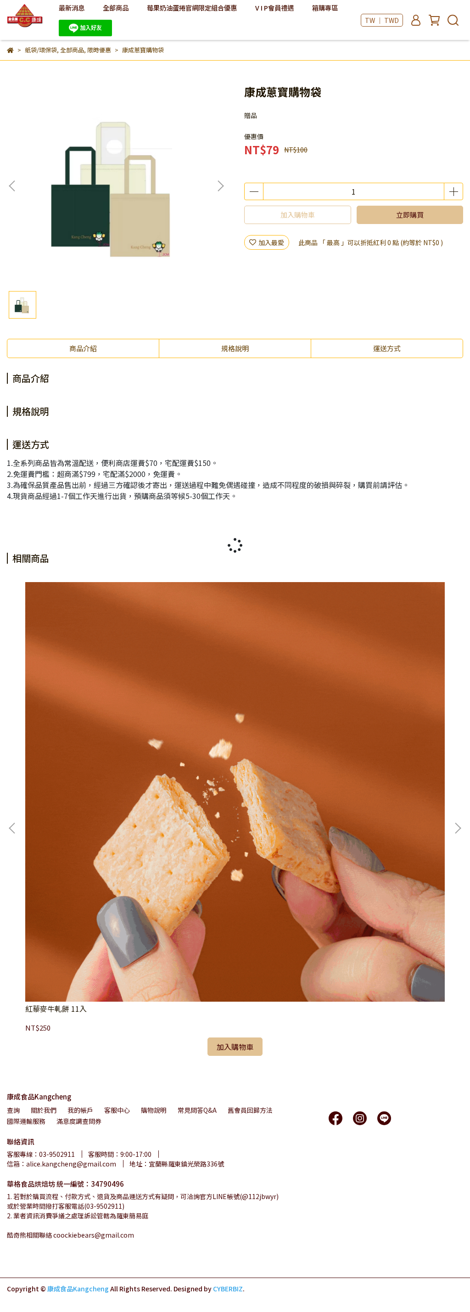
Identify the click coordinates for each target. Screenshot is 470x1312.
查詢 (13, 1110)
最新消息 (71, 7)
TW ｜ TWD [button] (382, 20)
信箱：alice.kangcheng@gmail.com (61, 1163)
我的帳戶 (80, 1110)
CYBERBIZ (228, 1288)
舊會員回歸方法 (250, 1110)
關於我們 (43, 1110)
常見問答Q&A (197, 1110)
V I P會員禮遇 (274, 7)
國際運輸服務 (26, 1121)
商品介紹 (83, 348)
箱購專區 (325, 7)
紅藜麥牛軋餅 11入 (56, 1008)
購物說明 (154, 1110)
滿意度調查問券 (78, 1121)
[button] (220, 185)
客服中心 (117, 1110)
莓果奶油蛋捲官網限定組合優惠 (192, 7)
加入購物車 (297, 214)
